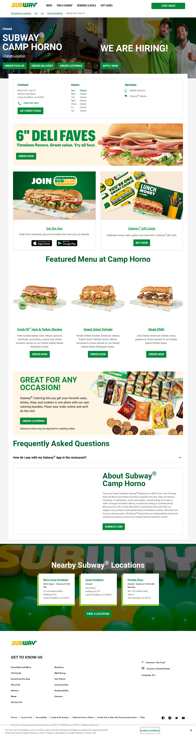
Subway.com (114, 526)
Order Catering (71, 65)
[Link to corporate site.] (24, 653)
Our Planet (60, 679)
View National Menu (21, 667)
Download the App (20, 679)
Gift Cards (107, 5)
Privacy (14, 717)
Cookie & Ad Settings (59, 717)
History (15, 691)
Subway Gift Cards (141, 228)
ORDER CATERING (33, 421)
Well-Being (60, 673)
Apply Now (110, 65)
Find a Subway (64, 5)
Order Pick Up (14, 65)
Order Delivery (42, 65)
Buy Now (142, 242)
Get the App (54, 228)
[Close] (191, 730)
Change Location (13, 56)
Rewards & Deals (86, 5)
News (13, 696)
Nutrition (59, 667)
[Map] (54, 501)
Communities (61, 685)
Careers (59, 696)
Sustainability (62, 691)
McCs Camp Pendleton (55, 579)
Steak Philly (156, 329)
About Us (15, 685)
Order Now (26, 156)
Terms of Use (26, 717)
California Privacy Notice (83, 717)
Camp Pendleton (94, 579)
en (148, 675)
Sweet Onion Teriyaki (98, 329)
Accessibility (41, 717)
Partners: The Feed (155, 663)
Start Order (168, 5)
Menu (49, 5)
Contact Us (16, 702)
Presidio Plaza (135, 579)
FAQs (142, 717)
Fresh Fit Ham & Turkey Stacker (39, 329)
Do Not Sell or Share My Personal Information (117, 717)
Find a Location (98, 613)
